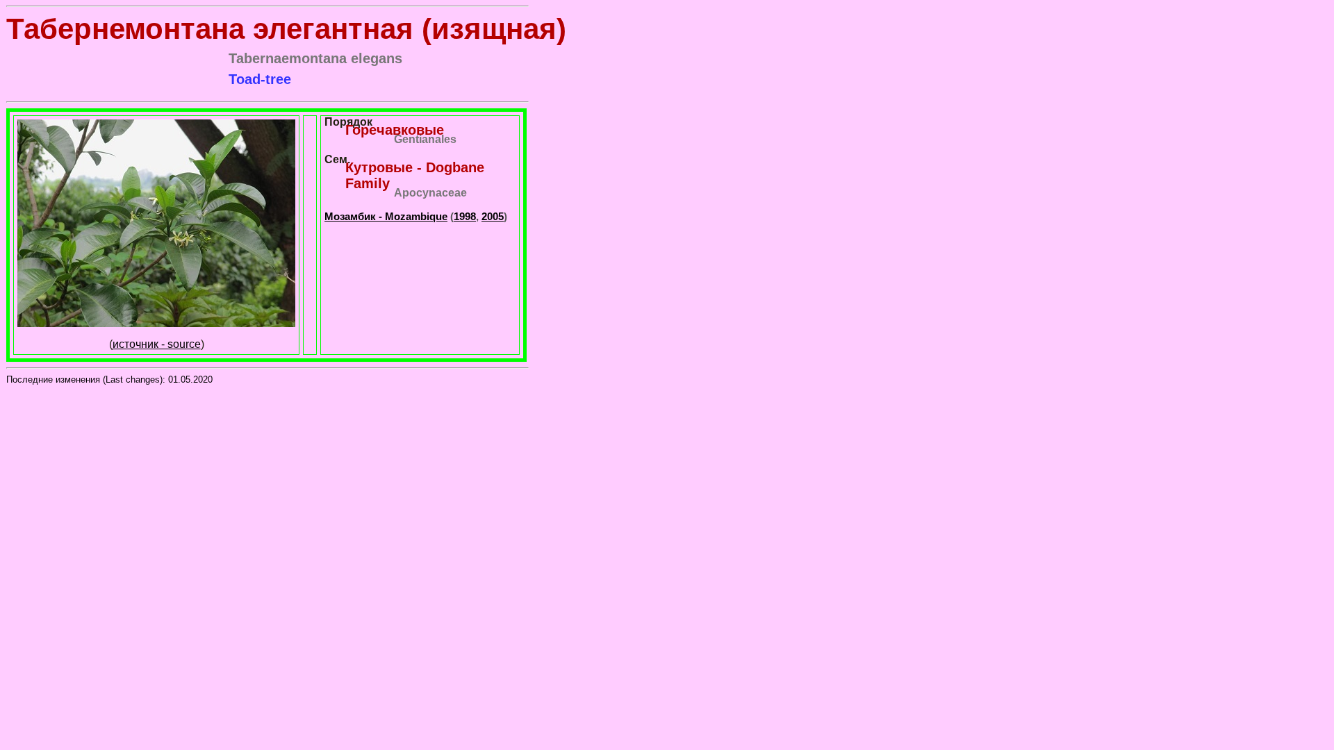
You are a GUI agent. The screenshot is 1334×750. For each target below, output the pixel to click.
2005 (492, 216)
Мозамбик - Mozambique (385, 216)
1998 (465, 216)
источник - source (157, 344)
